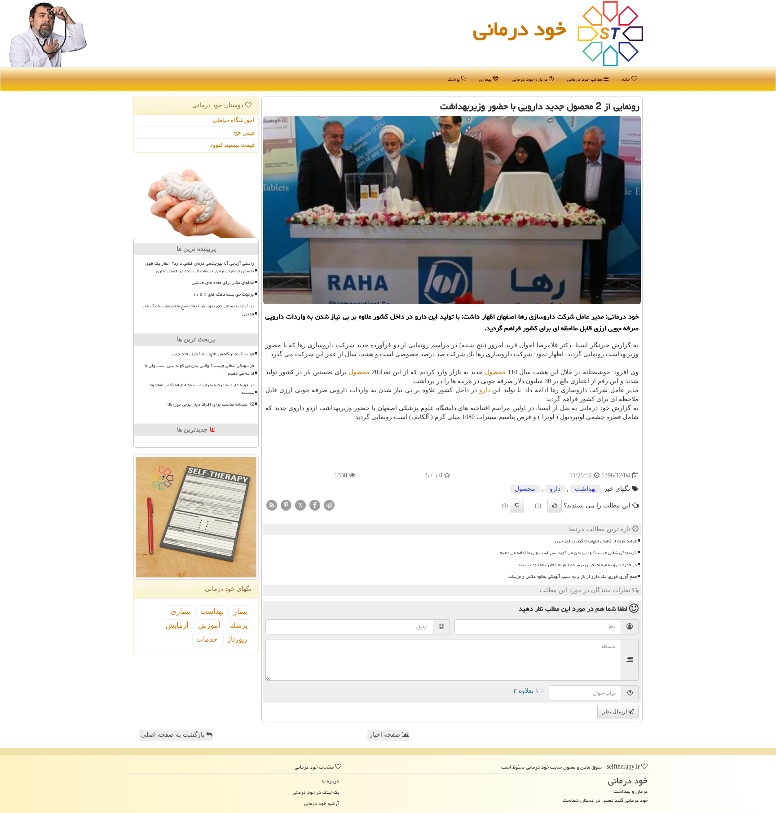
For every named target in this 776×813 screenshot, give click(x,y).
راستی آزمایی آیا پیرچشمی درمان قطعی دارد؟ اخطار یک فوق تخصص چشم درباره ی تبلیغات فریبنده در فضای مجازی (200, 267)
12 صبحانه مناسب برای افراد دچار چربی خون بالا (211, 404)
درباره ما (330, 781)
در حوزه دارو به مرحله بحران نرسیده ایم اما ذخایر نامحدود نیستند (577, 564)
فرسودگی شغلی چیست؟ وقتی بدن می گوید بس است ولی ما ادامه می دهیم (568, 552)
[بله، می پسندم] (554, 505)
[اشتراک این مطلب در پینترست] (286, 505)
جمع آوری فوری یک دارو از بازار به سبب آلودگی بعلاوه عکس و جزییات (572, 576)
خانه (626, 79)
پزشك (238, 625)
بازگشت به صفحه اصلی (173, 734)
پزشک (454, 79)
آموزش (209, 625)
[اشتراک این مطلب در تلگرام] (329, 505)
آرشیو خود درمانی (321, 803)
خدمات (206, 639)
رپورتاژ (237, 639)
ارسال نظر (615, 711)
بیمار (240, 611)
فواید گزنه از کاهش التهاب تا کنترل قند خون (596, 541)
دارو (484, 390)
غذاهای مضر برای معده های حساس (223, 282)
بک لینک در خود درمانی (316, 792)
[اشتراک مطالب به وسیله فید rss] (271, 505)
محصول (495, 372)
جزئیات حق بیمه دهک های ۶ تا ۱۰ (223, 294)
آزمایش (177, 625)
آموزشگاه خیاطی (234, 120)
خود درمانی (519, 28)
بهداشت (585, 488)
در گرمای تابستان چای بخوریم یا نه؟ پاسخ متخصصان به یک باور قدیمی (198, 310)
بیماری (486, 79)
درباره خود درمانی (530, 79)
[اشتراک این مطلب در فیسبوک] (315, 505)
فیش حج (244, 132)
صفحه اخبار (386, 734)
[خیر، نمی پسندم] (517, 505)
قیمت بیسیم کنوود (232, 144)
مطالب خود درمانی (585, 79)
